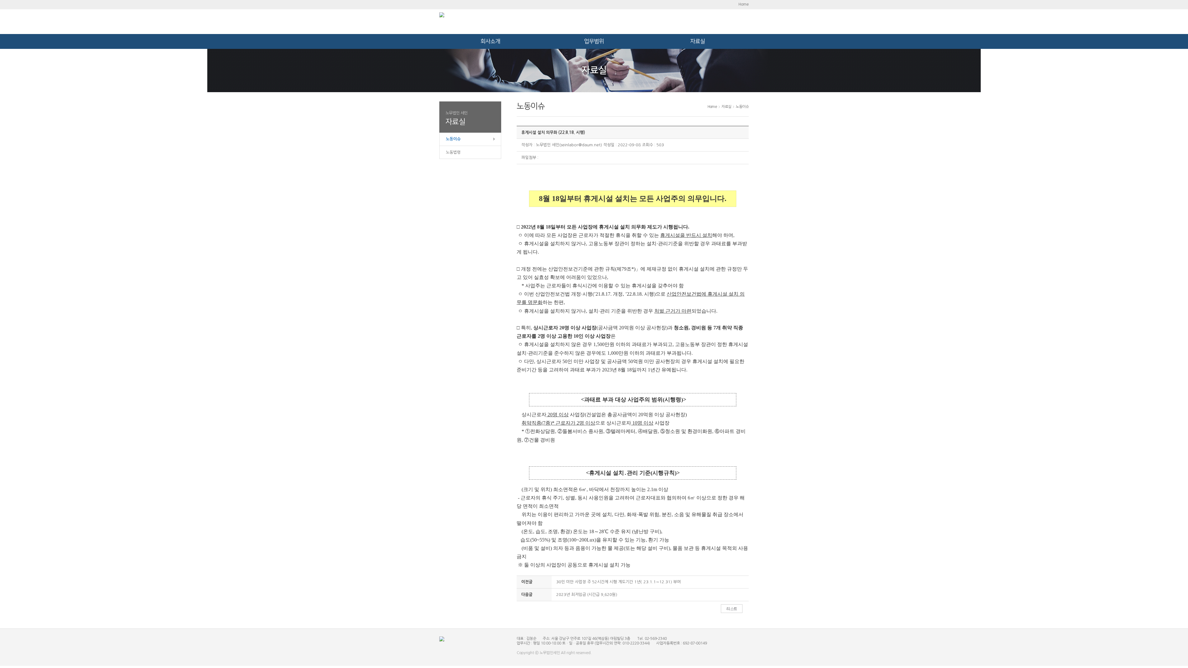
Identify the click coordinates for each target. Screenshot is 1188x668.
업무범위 (594, 41)
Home (743, 4)
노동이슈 (453, 139)
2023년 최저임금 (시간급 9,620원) (586, 595)
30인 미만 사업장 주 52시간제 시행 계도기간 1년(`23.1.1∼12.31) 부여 (618, 582)
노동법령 (453, 152)
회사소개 (490, 41)
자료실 (697, 41)
